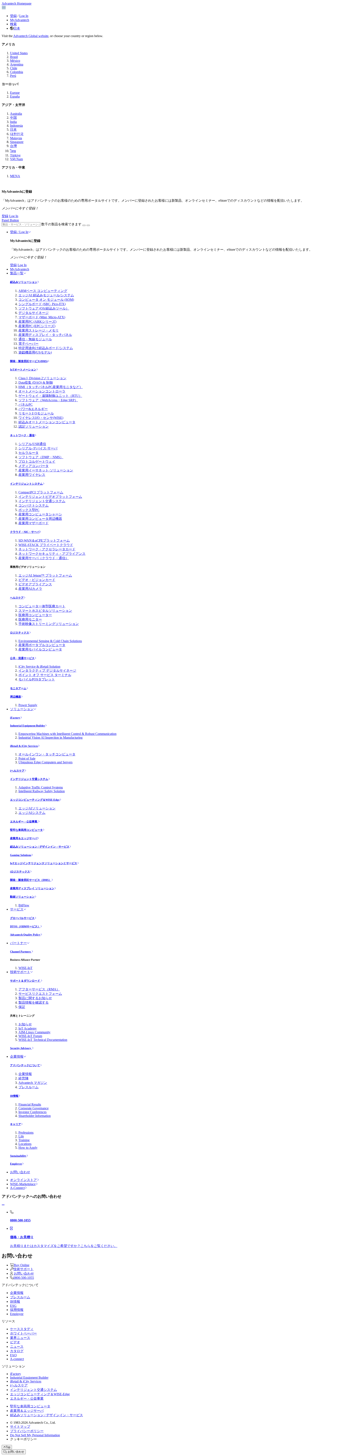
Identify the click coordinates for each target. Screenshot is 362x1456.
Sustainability (18, 1155)
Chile (13, 68)
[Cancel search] (88, 225)
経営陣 (23, 1078)
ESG (13, 1306)
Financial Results (29, 1104)
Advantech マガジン (32, 1082)
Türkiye (15, 155)
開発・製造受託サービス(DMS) (29, 361)
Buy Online (21, 1265)
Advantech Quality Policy (25, 934)
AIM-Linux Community (34, 1032)
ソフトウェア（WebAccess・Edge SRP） (48, 400)
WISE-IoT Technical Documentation (42, 1040)
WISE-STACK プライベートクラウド (45, 545)
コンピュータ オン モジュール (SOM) (46, 299)
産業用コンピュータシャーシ (40, 514)
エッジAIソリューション (37, 808)
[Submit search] (84, 225)
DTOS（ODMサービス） (25, 926)
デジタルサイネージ (33, 313)
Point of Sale (26, 758)
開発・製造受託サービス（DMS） (30, 880)
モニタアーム (18, 688)
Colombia (16, 72)
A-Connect (17, 1188)
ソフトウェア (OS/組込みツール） (43, 308)
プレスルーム (28, 1087)
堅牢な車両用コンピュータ (26, 829)
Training (24, 1140)
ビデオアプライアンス (35, 584)
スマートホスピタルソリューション (45, 610)
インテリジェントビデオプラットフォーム (50, 496)
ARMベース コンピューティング (42, 291)
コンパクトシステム (33, 505)
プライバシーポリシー (27, 1431)
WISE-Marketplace (23, 1184)
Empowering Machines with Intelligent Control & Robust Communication (67, 734)
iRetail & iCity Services (24, 745)
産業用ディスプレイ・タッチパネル (45, 335)
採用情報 (16, 1309)
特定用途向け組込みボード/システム (45, 348)
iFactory (15, 717)
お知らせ (25, 1024)
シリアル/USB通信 (32, 444)
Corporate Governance (33, 1108)
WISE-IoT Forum (30, 1036)
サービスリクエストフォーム (40, 993)
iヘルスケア (17, 770)
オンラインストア (23, 1180)
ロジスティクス (19, 632)
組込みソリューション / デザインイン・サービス (39, 846)
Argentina (16, 64)
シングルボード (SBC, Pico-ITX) (42, 304)
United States (19, 53)
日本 (16, 28)
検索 (13, 24)
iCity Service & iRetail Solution (39, 666)
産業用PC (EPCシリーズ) (36, 326)
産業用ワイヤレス (31, 474)
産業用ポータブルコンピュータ (41, 645)
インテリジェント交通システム (41, 501)
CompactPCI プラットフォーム (40, 492)
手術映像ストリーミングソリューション (48, 624)
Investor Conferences (32, 1112)
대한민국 (16, 134)
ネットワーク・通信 (22, 435)
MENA (15, 176)
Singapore (16, 142)
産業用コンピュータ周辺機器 (40, 518)
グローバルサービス (22, 918)
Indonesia (16, 125)
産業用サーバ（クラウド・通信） (43, 558)
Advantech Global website (30, 36)
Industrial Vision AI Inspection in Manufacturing (50, 737)
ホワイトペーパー (23, 1333)
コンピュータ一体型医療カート (41, 606)
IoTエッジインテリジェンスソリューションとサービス (43, 863)
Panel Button (10, 220)
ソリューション (22, 709)
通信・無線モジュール (35, 339)
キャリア (15, 1124)
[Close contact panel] (3, 1205)
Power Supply (27, 705)
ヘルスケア (17, 597)
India (13, 122)
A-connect (17, 1359)
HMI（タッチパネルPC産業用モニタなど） (50, 387)
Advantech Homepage (16, 3)
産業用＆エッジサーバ (23, 838)
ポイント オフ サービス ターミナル (44, 675)
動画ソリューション (22, 896)
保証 (21, 1007)
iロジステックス (20, 871)
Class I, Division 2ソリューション (42, 378)
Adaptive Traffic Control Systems (40, 787)
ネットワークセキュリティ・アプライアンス (51, 553)
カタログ (16, 1351)
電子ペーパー (28, 343)
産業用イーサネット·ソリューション (45, 470)
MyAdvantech (19, 20)
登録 (13, 16)
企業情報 (16, 1056)
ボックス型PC (28, 510)
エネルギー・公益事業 (24, 821)
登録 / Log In (19, 232)
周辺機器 (15, 696)
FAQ (13, 1355)
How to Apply (27, 1147)
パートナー (18, 943)
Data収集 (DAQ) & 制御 (35, 382)
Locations (24, 1144)
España (15, 96)
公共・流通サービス (22, 658)
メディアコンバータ (33, 466)
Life (21, 1136)
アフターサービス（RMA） (39, 989)
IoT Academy (27, 1028)
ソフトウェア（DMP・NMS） (40, 457)
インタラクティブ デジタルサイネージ (47, 670)
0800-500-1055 (23, 1277)
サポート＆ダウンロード (25, 980)
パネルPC (25, 404)
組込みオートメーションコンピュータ (46, 422)
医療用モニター (30, 619)
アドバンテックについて (25, 1065)
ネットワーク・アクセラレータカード (46, 549)
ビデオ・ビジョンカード (36, 580)
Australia (16, 113)
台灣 (13, 146)
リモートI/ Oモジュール (36, 413)
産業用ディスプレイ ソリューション (32, 888)
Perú (13, 75)
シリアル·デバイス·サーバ (37, 448)
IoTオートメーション (23, 369)
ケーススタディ (22, 1329)
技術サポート (20, 972)
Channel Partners (20, 951)
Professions (26, 1132)
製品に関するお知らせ (35, 998)
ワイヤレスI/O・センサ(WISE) (40, 418)
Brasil (14, 57)
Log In (23, 16)
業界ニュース (20, 1338)
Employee (16, 1163)
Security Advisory (21, 1048)
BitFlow (23, 905)
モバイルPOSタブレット (36, 679)
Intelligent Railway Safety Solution (41, 791)
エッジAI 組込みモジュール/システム (46, 295)
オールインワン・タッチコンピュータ (46, 754)
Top (8, 1447)
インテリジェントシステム (26, 483)
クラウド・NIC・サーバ (24, 531)
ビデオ (15, 1342)
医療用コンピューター (35, 615)
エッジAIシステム (31, 812)
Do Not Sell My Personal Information (35, 1435)
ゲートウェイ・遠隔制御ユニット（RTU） (50, 396)
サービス (16, 909)
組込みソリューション (23, 282)
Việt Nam (16, 159)
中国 (13, 117)
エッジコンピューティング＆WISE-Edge (34, 799)
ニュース (16, 1346)
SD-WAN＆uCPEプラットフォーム (44, 540)
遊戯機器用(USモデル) (35, 352)
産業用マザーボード (33, 523)
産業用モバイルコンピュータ (40, 649)
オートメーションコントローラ (41, 391)
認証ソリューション (33, 426)
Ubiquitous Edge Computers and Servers (45, 762)
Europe (15, 92)
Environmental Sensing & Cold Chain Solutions (50, 641)
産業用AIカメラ (30, 588)
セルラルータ (28, 452)
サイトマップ (20, 1426)
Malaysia (16, 138)
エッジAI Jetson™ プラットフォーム (45, 575)
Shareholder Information (34, 1116)
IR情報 (14, 1095)
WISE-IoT (25, 968)
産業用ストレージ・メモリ (38, 330)
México (15, 60)
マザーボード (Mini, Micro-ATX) (41, 317)
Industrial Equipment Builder (27, 725)
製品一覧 (16, 273)
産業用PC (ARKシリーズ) (37, 321)
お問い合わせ (20, 1172)
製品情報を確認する (33, 1002)
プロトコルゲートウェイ (36, 461)
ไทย (13, 151)
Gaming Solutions (20, 855)
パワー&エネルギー (33, 409)
